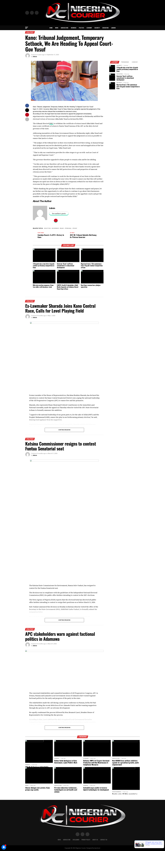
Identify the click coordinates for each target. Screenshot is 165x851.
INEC (51, 123)
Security (97, 28)
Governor (55, 228)
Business (73, 28)
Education (105, 28)
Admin (35, 56)
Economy (89, 28)
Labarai (113, 28)
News (56, 28)
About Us (95, 840)
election (48, 228)
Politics (81, 28)
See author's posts (59, 213)
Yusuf (75, 228)
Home (51, 28)
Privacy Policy (85, 840)
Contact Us (103, 840)
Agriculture (64, 28)
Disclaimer (76, 840)
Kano (62, 228)
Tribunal (69, 228)
